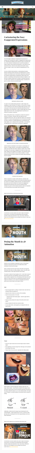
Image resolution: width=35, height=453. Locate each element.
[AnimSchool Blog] (17, 3)
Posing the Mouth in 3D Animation (15, 243)
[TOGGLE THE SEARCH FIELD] (32, 7)
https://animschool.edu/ (9, 218)
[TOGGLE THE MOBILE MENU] (2, 7)
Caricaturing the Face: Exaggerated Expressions (15, 38)
